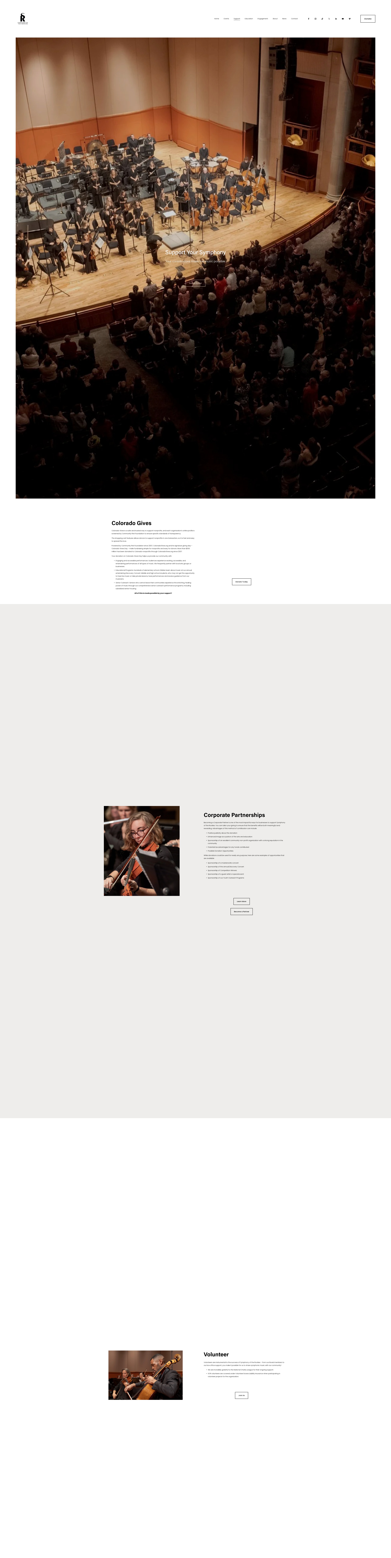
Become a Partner (241, 911)
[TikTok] (322, 19)
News (284, 18)
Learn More (241, 901)
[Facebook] (309, 19)
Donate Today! (195, 283)
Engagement (263, 18)
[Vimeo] (350, 19)
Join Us (241, 1395)
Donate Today (242, 582)
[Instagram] (315, 19)
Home (216, 18)
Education (249, 18)
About (275, 18)
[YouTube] (343, 19)
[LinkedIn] (336, 19)
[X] (329, 19)
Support (237, 18)
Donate (367, 18)
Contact (294, 18)
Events (226, 18)
